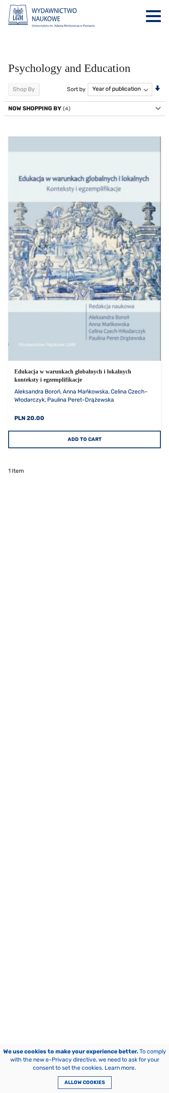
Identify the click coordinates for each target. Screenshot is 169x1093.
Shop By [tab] (24, 89)
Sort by (76, 88)
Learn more (120, 1067)
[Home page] (51, 16)
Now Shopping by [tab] (35, 108)
